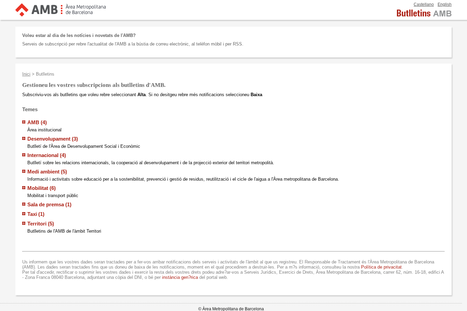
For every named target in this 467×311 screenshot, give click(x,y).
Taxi (32, 214)
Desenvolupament (49, 139)
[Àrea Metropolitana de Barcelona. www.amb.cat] (60, 13)
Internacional (43, 155)
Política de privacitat (381, 267)
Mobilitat (38, 188)
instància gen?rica (180, 277)
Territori (37, 223)
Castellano (424, 4)
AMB (34, 122)
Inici (26, 74)
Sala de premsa (46, 204)
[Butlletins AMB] (424, 16)
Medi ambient (44, 171)
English (445, 4)
